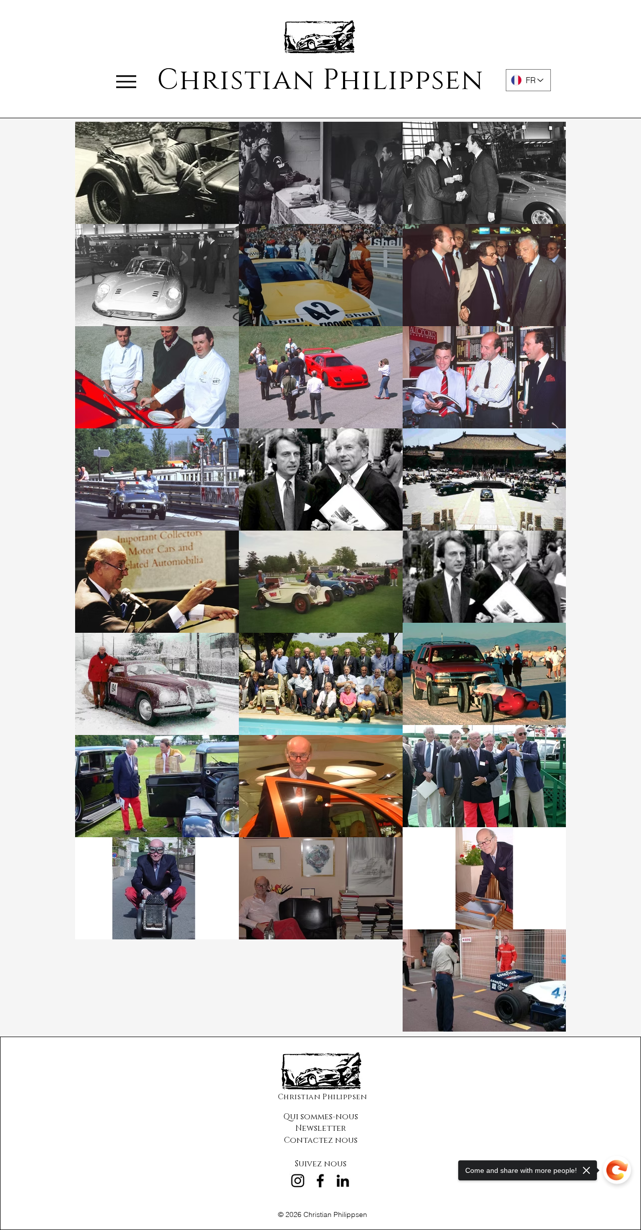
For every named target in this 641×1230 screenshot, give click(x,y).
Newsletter (320, 1128)
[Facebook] (320, 1180)
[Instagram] (297, 1180)
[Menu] (126, 81)
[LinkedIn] (343, 1180)
